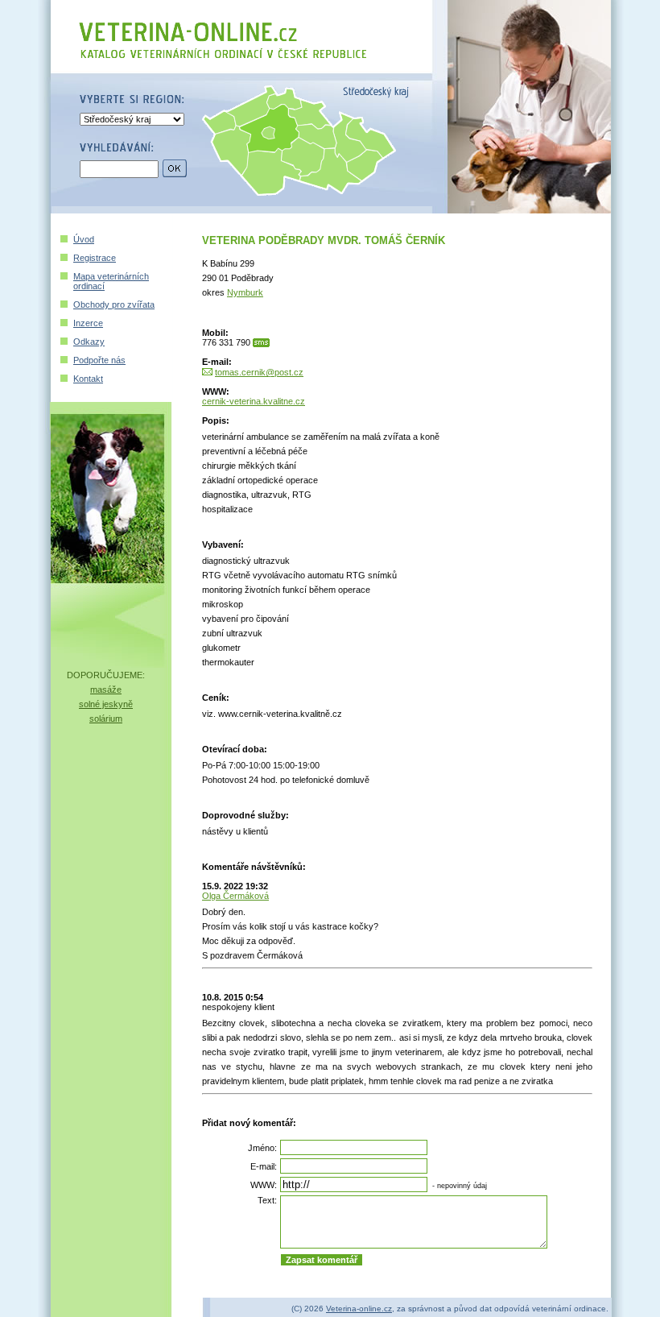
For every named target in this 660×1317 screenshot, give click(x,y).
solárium (105, 718)
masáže (106, 689)
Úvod (83, 239)
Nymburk (245, 292)
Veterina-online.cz (359, 1308)
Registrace (94, 258)
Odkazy (89, 341)
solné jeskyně (106, 704)
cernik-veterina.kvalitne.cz (253, 401)
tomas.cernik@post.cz (259, 372)
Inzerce (88, 323)
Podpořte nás (99, 360)
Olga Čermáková (235, 896)
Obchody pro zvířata (114, 304)
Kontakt (88, 378)
